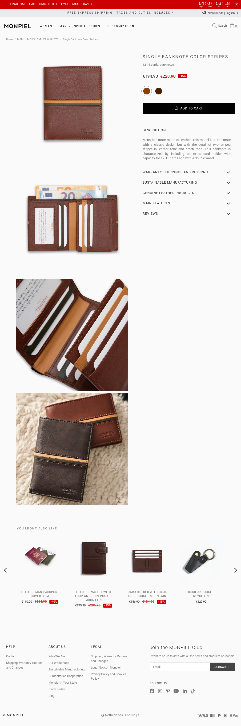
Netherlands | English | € (223, 13)
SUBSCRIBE (222, 667)
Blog (51, 696)
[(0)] (232, 26)
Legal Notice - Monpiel (105, 667)
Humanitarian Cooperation (65, 676)
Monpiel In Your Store (62, 682)
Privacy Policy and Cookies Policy (108, 676)
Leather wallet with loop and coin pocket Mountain (93, 596)
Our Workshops (58, 663)
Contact (11, 656)
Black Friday (56, 689)
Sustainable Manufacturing (66, 669)
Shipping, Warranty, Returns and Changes (24, 665)
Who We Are (56, 656)
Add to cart (191, 108)
